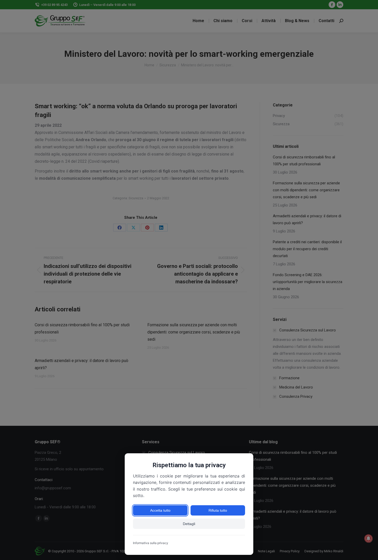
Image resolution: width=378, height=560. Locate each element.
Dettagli (189, 524)
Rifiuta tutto (218, 510)
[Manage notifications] (368, 538)
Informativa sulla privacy (150, 543)
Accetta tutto (160, 510)
